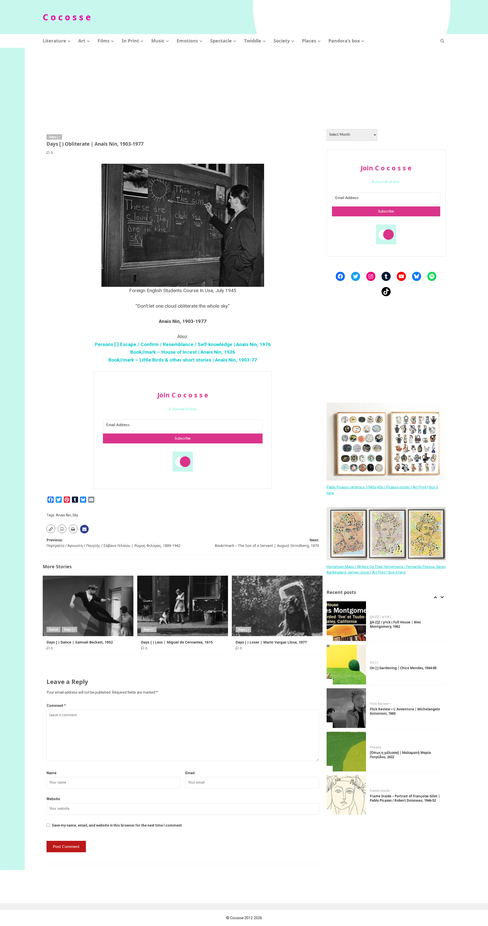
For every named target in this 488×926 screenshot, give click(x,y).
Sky (75, 515)
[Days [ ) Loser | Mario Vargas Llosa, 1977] (277, 606)
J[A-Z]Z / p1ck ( (380, 617)
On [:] (374, 663)
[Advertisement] (244, 86)
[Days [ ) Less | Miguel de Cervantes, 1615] (182, 606)
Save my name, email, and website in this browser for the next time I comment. (117, 825)
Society (281, 41)
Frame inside (380, 791)
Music (157, 41)
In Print (130, 41)
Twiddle (252, 41)
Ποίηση (375, 747)
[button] (442, 40)
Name (51, 773)
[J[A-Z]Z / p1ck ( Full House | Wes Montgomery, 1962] (346, 621)
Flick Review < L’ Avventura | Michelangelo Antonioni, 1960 (405, 711)
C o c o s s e (67, 17)
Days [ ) (54, 137)
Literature (54, 41)
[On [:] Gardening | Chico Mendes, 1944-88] (346, 664)
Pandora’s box (344, 41)
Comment (56, 706)
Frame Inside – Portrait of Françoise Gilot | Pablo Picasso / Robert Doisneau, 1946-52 (405, 798)
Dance (53, 629)
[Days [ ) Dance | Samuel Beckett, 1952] (88, 606)
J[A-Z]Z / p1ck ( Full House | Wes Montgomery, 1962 (395, 624)
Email (190, 773)
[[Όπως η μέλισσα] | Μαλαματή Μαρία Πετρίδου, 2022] (346, 751)
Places (309, 41)
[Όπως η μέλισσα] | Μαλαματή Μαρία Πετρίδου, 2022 (400, 754)
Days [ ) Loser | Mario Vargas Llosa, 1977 (271, 642)
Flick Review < (380, 704)
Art (81, 41)
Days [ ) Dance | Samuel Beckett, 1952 (80, 642)
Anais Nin (63, 515)
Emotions (187, 41)
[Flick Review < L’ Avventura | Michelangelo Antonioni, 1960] (346, 708)
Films (104, 41)
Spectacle (221, 41)
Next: (267, 542)
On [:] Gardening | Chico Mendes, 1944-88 (403, 668)
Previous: (113, 542)
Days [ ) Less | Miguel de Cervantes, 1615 (177, 642)
